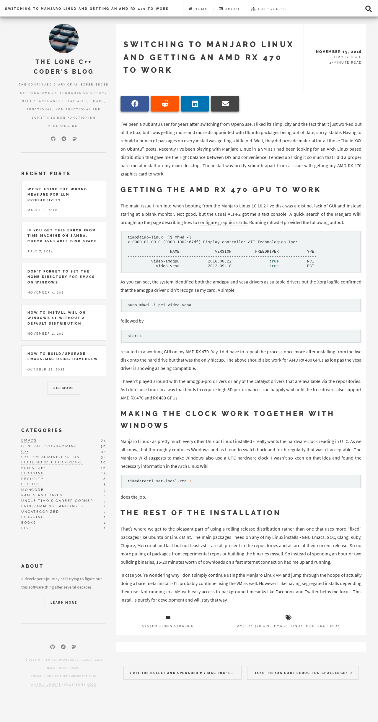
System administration (168, 626)
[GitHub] (53, 138)
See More (63, 388)
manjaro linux (323, 626)
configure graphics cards (222, 222)
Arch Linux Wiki (193, 466)
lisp (26, 528)
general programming (49, 446)
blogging (32, 473)
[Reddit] (63, 138)
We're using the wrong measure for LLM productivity (57, 194)
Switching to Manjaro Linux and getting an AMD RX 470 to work (87, 9)
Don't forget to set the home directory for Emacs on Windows (61, 276)
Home (200, 9)
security (32, 479)
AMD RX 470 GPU (254, 626)
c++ (25, 451)
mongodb (32, 490)
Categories (271, 9)
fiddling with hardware (52, 462)
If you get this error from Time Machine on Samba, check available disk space (62, 235)
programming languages (52, 506)
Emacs (281, 626)
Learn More (63, 602)
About (232, 9)
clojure (31, 484)
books (28, 522)
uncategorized (40, 512)
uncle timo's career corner (57, 501)
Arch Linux (337, 149)
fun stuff (33, 468)
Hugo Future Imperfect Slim (71, 676)
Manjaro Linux (236, 149)
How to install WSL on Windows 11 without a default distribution (56, 317)
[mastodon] (74, 138)
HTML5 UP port (48, 684)
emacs (29, 440)
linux (297, 626)
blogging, (33, 517)
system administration (50, 457)
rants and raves (42, 495)
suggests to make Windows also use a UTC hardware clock (208, 458)
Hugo (91, 684)
